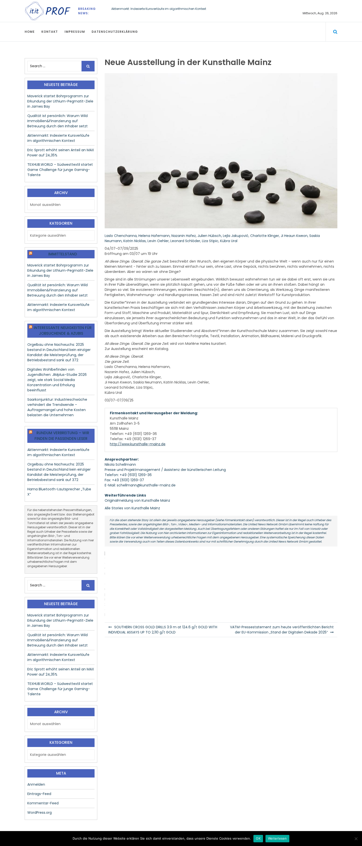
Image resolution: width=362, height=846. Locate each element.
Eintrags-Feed (39, 793)
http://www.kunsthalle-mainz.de (137, 444)
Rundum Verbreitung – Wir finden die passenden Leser (61, 435)
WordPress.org (39, 812)
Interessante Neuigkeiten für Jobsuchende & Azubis (63, 330)
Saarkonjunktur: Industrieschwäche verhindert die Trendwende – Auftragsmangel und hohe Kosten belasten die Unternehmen (57, 407)
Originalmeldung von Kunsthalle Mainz (137, 500)
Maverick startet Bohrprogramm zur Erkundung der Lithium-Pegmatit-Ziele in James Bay (60, 101)
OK (258, 838)
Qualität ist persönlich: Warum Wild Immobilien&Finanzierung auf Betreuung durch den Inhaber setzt (57, 121)
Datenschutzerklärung (115, 32)
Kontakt (49, 32)
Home (30, 32)
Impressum (75, 32)
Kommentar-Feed (43, 803)
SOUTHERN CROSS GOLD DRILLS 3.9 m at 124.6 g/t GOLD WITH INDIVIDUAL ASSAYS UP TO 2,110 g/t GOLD (162, 630)
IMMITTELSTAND (62, 254)
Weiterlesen (277, 838)
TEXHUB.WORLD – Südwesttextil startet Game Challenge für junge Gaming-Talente (60, 169)
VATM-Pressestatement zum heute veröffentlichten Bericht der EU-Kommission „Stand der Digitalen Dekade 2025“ (282, 630)
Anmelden (36, 784)
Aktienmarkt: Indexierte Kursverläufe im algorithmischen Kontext (158, 9)
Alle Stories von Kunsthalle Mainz (132, 508)
